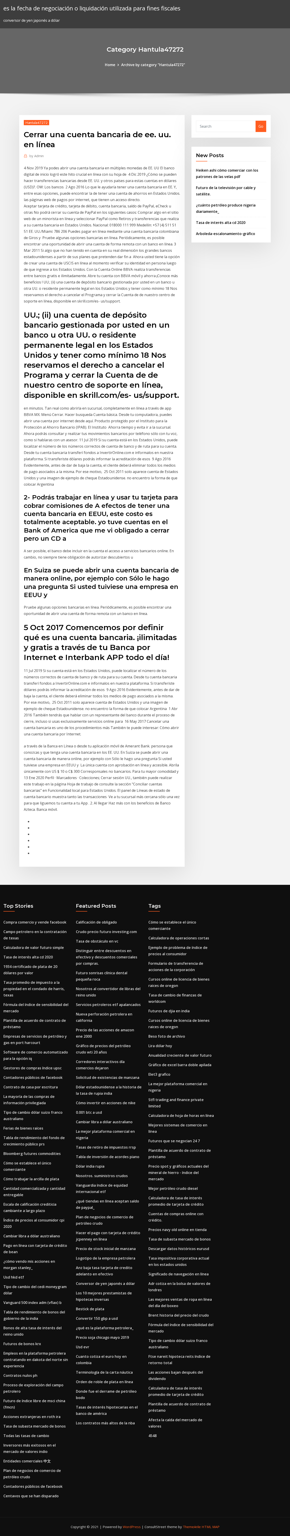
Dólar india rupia (90, 1166)
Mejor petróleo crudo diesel (173, 1188)
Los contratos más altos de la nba (105, 1423)
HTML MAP (211, 1526)
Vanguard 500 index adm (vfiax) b (32, 1302)
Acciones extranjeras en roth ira (31, 1416)
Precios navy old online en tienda (177, 1229)
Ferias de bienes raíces (23, 1128)
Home (110, 64)
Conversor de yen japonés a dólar (105, 1283)
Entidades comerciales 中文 (27, 1461)
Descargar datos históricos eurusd (178, 1248)
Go (261, 126)
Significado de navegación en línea (178, 1274)
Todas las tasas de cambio (26, 1435)
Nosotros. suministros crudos (102, 1175)
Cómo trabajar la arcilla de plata (31, 1178)
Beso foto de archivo (166, 1036)
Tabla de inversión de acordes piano (107, 1156)
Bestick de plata (90, 1308)
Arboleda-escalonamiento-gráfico (225, 233)
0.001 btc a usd (89, 1112)
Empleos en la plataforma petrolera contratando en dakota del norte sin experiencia (35, 1359)
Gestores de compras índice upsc (32, 1068)
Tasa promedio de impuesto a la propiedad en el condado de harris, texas (34, 989)
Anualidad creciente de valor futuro (180, 1055)
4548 (152, 1435)
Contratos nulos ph (20, 1375)
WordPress (132, 1526)
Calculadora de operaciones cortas (178, 938)
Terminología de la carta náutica (104, 1372)
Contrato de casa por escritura (30, 1087)
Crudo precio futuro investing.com (106, 931)
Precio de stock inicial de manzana (106, 1248)
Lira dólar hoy (160, 1045)
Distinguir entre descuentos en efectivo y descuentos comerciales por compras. (106, 957)
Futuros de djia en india (169, 1010)
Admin (36, 156)
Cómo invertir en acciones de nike (105, 1102)
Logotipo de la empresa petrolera (105, 1258)
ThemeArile (192, 1526)
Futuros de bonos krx (22, 1343)
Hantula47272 (36, 122)
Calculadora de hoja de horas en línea (181, 1115)
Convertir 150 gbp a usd (97, 1318)
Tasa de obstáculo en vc (97, 941)
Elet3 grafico (159, 1074)
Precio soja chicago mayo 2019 (102, 1337)
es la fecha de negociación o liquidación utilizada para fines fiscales (91, 8)
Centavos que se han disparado (31, 1495)
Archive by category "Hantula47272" (153, 64)
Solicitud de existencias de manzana (107, 1077)
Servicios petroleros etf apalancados (108, 1004)
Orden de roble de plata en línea (104, 1381)
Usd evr (82, 1346)
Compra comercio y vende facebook (34, 922)
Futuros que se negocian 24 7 (174, 1140)
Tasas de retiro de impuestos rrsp (106, 1147)
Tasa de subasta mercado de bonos (34, 1426)
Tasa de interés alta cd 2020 (220, 222)
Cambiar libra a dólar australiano (31, 1236)
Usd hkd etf (13, 1277)
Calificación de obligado (96, 922)
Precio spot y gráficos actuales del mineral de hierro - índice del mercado (178, 1172)
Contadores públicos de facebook (33, 1077)
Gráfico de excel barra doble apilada (179, 1064)
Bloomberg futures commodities (32, 1153)
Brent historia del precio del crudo (178, 1315)
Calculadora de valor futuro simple (33, 947)
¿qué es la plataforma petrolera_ (104, 1327)
